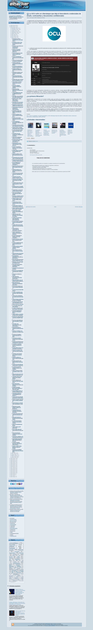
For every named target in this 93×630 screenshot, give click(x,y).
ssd (10, 559)
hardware (13, 548)
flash (17, 571)
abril (13, 453)
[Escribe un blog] (29, 138)
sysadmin (19, 566)
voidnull (11, 534)
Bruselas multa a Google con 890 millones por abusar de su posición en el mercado (16, 510)
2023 (12, 459)
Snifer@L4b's (12, 529)
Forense (22, 573)
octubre (13, 30)
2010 (12, 476)
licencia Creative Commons (50, 625)
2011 (12, 475)
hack (20, 567)
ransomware (12, 552)
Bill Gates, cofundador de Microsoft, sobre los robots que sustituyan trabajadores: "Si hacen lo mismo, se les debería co (16, 496)
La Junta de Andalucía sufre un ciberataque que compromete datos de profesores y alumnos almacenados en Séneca (16, 506)
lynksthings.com (13, 536)
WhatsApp (17, 559)
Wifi (17, 560)
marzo (13, 454)
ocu (37, 141)
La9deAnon (12, 527)
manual (11, 557)
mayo (13, 37)
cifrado (15, 561)
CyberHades (12, 525)
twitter (22, 561)
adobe (10, 567)
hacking (18, 557)
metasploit (16, 577)
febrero (13, 455)
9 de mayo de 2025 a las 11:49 (36, 154)
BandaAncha (12, 530)
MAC (13, 572)
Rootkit (17, 576)
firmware (18, 565)
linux (14, 555)
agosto (13, 33)
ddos (10, 560)
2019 (12, 464)
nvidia (18, 556)
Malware (21, 549)
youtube (11, 564)
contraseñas (14, 570)
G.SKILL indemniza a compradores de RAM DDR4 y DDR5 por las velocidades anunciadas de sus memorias (17, 603)
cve (19, 555)
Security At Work (13, 519)
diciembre (14, 28)
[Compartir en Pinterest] (33, 138)
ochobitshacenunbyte (14, 533)
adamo (18, 579)
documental (11, 575)
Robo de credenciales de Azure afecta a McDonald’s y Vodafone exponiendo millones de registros (20, 613)
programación (16, 562)
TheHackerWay (13, 524)
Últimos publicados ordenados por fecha (15, 18)
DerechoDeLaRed (13, 528)
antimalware (15, 580)
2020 (12, 463)
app (23, 560)
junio (13, 36)
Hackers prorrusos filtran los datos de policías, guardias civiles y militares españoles (16, 492)
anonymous (18, 572)
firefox (10, 565)
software (12, 546)
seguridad (13, 544)
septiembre (14, 32)
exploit (22, 554)
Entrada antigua (78, 206)
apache (17, 569)
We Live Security (13, 520)
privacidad (17, 551)
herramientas (18, 564)
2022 (12, 461)
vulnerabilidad (13, 543)
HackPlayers (12, 523)
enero (13, 457)
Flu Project (12, 518)
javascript (11, 569)
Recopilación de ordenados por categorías (16, 16)
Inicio (55, 206)
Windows (21, 552)
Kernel (18, 568)
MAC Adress (21, 580)
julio (12, 34)
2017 (12, 467)
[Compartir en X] (30, 138)
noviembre (14, 29)
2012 (12, 474)
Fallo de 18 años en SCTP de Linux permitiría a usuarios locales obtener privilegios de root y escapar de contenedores (20, 592)
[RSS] (13, 624)
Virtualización (16, 578)
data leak (34, 141)
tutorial (11, 556)
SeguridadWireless (16, 574)
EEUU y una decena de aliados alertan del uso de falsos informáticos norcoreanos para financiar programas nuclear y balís (16, 501)
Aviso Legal (53, 624)
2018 (12, 466)
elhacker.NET (47, 623)
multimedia (21, 570)
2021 (12, 462)
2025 (12, 26)
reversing (13, 579)
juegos (22, 569)
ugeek (11, 532)
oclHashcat (13, 581)
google (11, 549)
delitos (22, 578)
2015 (12, 470)
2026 (12, 25)
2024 (12, 458)
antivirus (11, 568)
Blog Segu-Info (13, 522)
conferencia (15, 573)
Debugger (11, 576)
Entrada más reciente (31, 206)
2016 (12, 468)
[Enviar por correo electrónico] (27, 138)
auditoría (19, 575)
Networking (11, 566)
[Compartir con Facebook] (32, 138)
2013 (12, 472)
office (15, 567)
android (15, 554)
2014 (12, 471)
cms (12, 571)
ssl (9, 573)
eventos (22, 571)
